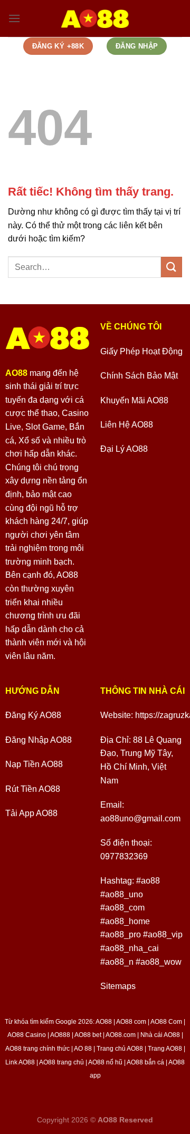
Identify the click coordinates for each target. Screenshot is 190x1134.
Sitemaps (118, 986)
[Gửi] (171, 267)
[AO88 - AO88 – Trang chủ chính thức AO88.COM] (95, 18)
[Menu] (14, 18)
